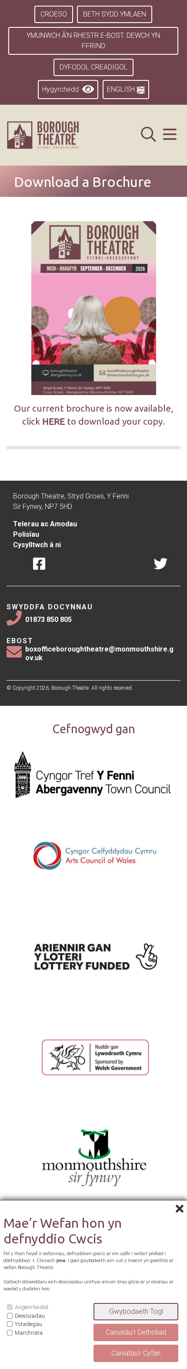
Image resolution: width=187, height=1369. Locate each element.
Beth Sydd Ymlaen (114, 14)
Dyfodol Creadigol (93, 67)
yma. (61, 1260)
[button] (170, 135)
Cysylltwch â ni (37, 545)
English (122, 89)
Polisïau (26, 534)
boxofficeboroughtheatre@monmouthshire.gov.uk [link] (99, 653)
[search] (148, 135)
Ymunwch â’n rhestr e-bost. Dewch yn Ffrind (93, 40)
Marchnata (29, 1332)
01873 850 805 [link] (48, 619)
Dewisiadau (30, 1316)
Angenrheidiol (31, 1307)
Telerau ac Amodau (45, 524)
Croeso (53, 14)
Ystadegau (28, 1324)
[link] (53, 135)
